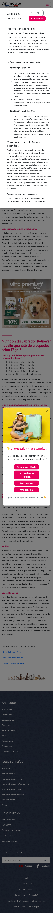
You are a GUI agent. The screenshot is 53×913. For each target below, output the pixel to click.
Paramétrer (36, 12)
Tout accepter (37, 18)
